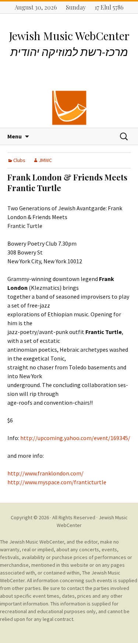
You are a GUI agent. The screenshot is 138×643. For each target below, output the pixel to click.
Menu (14, 136)
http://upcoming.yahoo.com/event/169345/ (75, 438)
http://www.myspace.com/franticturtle (56, 482)
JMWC (45, 160)
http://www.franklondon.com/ (45, 473)
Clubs (19, 160)
